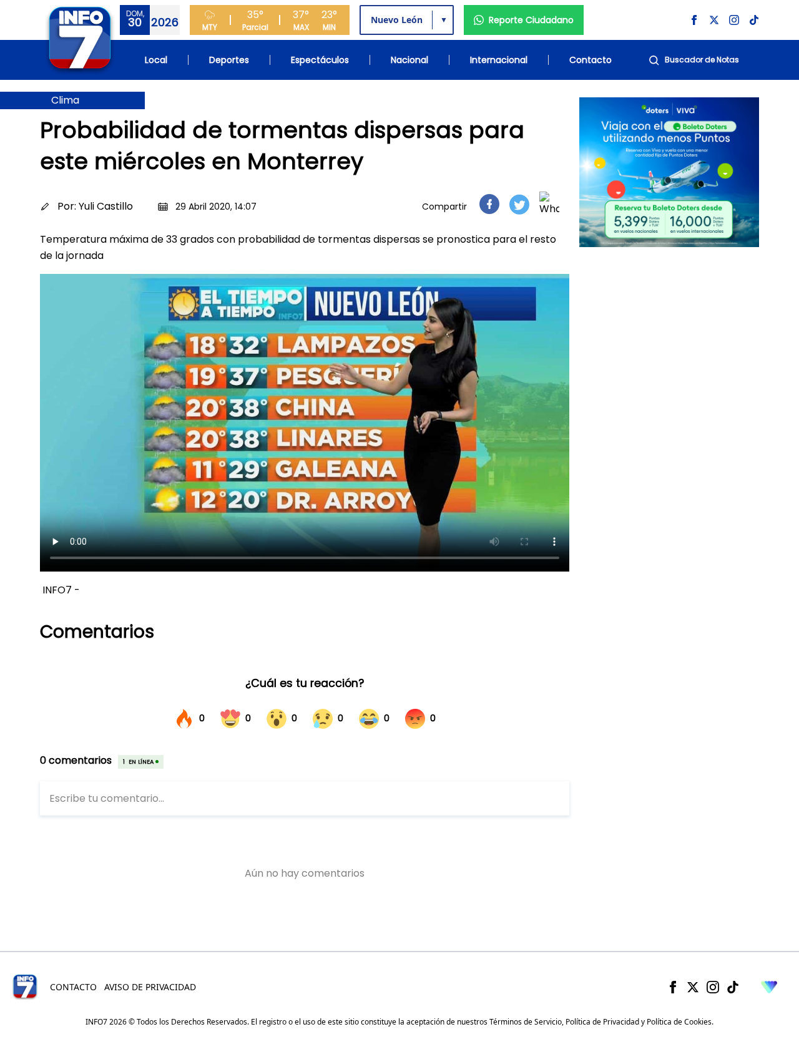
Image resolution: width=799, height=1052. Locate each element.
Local (156, 60)
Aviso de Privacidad (150, 987)
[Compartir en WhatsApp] (549, 204)
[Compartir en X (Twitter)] (519, 204)
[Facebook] (673, 987)
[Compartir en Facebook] (489, 204)
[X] (693, 987)
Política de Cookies (679, 1021)
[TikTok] (733, 987)
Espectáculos (320, 60)
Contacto (590, 60)
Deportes (229, 60)
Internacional (498, 60)
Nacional (409, 60)
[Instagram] (713, 987)
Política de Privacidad (602, 1021)
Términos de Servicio (525, 1021)
